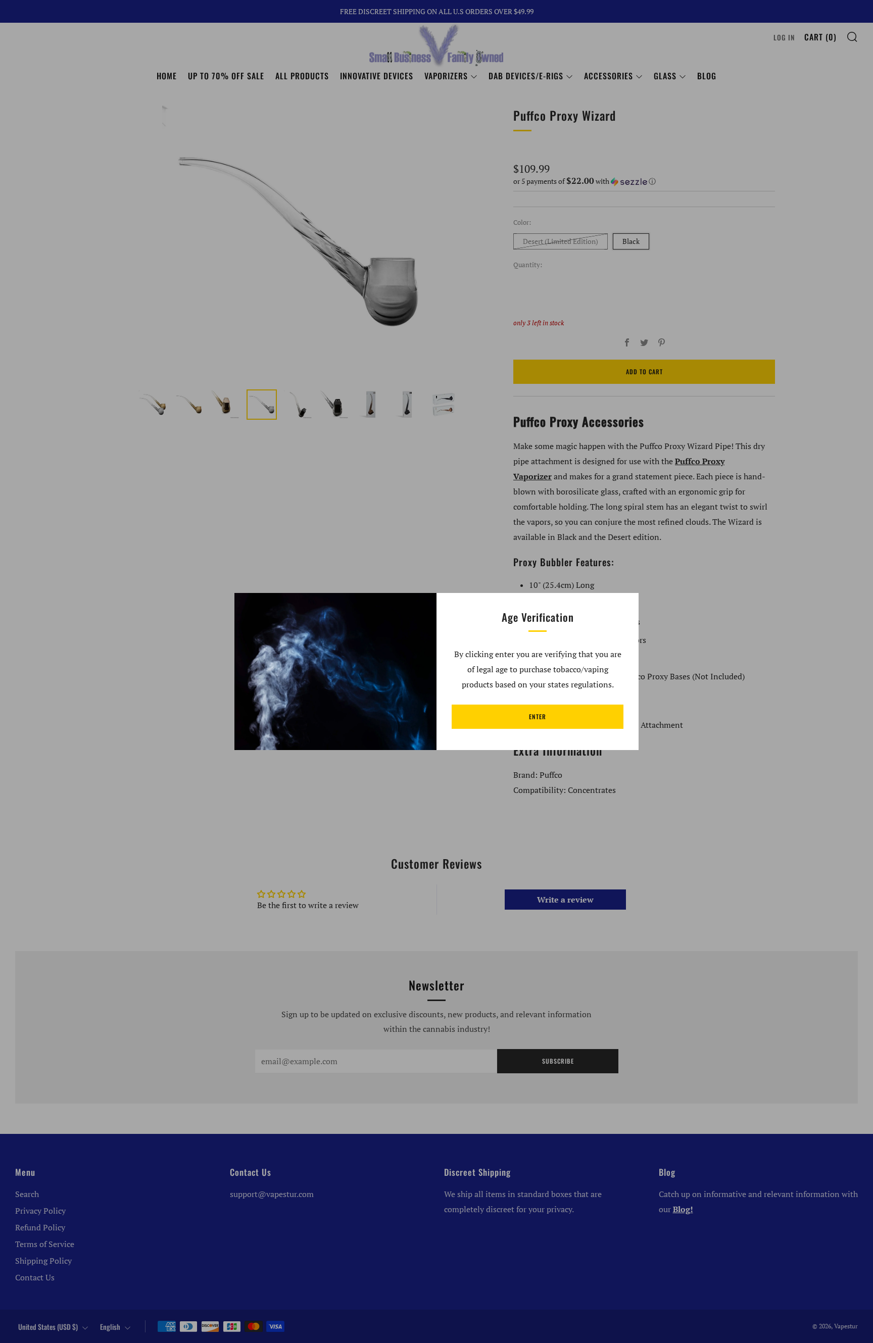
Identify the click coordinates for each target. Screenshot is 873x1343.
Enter (537, 716)
